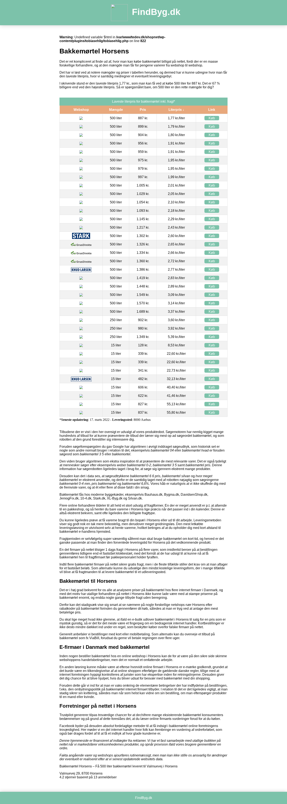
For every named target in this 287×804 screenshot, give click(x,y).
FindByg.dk (156, 12)
